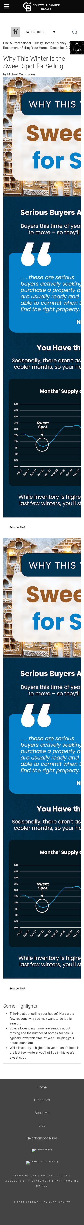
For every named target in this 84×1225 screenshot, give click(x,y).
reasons (22, 1019)
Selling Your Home (35, 48)
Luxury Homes (44, 43)
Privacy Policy (54, 1176)
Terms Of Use (25, 1176)
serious (56, 1028)
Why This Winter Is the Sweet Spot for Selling (34, 62)
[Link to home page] (42, 6)
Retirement (11, 48)
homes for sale (59, 1033)
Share (77, 50)
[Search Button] (75, 32)
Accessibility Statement (28, 1181)
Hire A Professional (17, 43)
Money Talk (65, 43)
